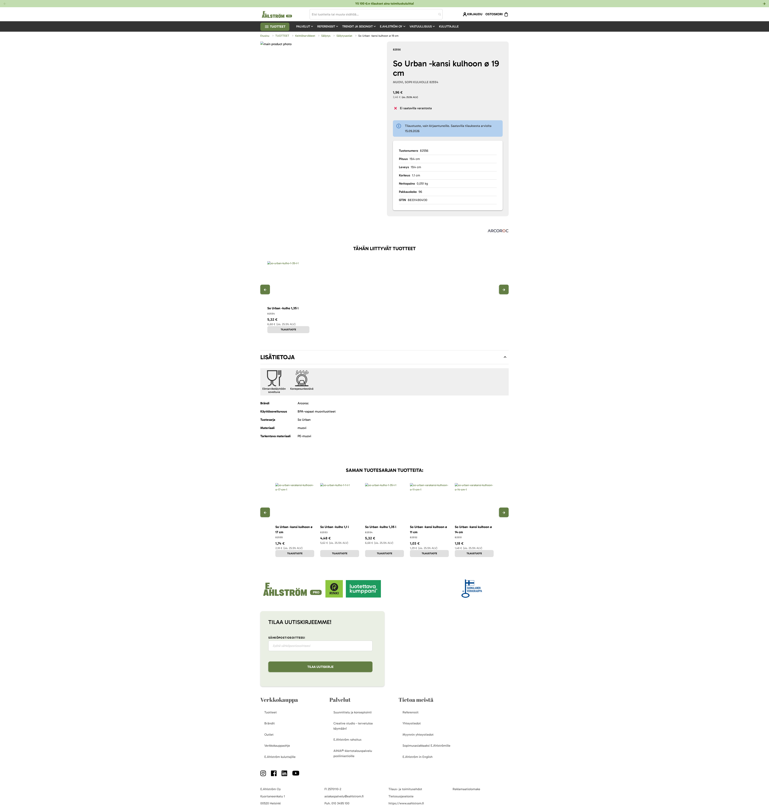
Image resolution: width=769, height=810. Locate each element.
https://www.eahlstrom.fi (406, 803)
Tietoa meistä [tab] (416, 700)
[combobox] (376, 14)
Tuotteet (277, 26)
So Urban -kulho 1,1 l (334, 527)
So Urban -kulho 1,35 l (282, 308)
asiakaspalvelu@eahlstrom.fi (344, 796)
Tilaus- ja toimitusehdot (405, 789)
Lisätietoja (277, 357)
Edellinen (265, 289)
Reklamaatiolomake (466, 789)
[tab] (384, 357)
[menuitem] (305, 26)
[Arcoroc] (498, 231)
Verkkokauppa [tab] (279, 700)
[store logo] (292, 596)
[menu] (379, 26)
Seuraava (504, 289)
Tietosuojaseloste (401, 796)
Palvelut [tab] (340, 700)
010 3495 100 (340, 803)
